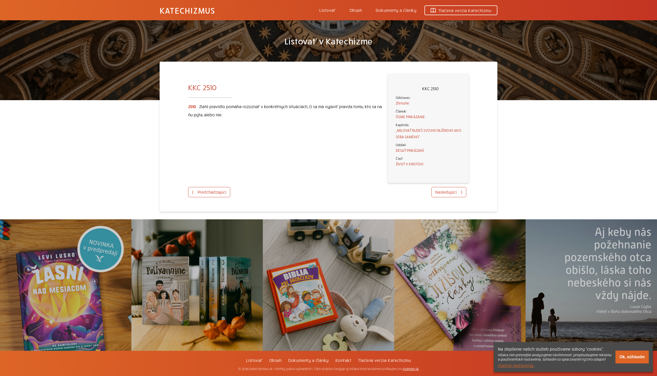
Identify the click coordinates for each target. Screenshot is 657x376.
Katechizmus (187, 10)
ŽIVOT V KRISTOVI (409, 164)
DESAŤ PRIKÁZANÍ (410, 150)
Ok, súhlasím (632, 357)
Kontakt (343, 360)
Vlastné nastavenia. (516, 365)
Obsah (356, 10)
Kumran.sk (411, 369)
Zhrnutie (402, 103)
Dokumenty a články (396, 10)
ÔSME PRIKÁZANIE (410, 116)
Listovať (327, 10)
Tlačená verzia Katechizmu (464, 10)
